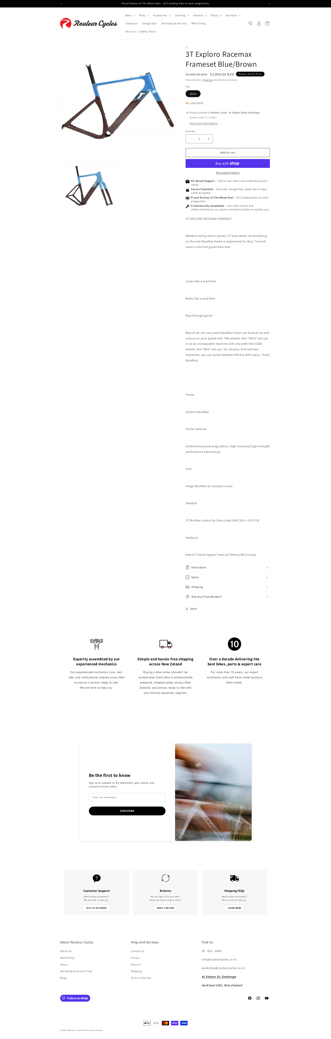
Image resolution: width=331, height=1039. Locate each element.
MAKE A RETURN (165, 908)
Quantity (190, 131)
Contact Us (137, 951)
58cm (193, 93)
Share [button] (193, 608)
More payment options (228, 172)
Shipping (207, 79)
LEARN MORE (234, 908)
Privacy (135, 957)
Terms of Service (141, 978)
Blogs (63, 978)
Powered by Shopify (93, 1030)
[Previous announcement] (61, 3)
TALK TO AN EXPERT (96, 908)
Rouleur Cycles (75, 1030)
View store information (203, 123)
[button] (130, 15)
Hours (64, 964)
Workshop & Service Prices (76, 971)
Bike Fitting (67, 957)
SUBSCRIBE (127, 811)
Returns (136, 964)
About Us (66, 951)
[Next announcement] (269, 3)
